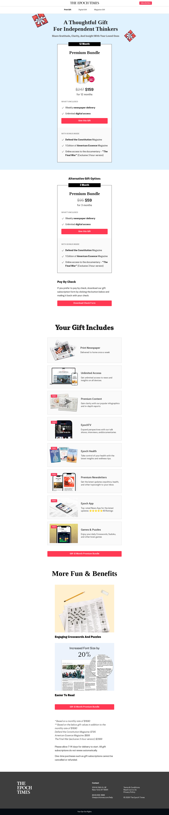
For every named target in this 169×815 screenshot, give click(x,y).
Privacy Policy (129, 792)
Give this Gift (84, 121)
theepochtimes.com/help (102, 797)
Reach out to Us (129, 790)
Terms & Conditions (131, 787)
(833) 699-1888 (98, 795)
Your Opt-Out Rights (84, 812)
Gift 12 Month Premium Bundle (84, 554)
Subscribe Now (145, 3)
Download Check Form (84, 303)
